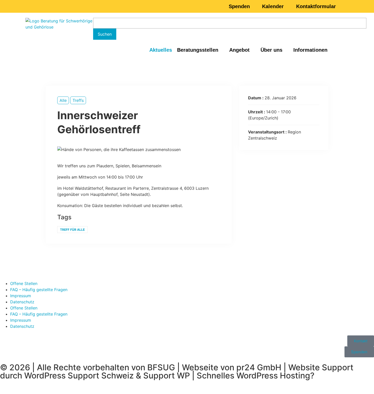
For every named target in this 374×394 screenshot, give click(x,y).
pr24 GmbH (258, 367)
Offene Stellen (23, 283)
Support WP (166, 376)
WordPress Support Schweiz (79, 376)
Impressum (20, 295)
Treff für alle (72, 230)
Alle (63, 100)
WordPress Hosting (273, 376)
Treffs (78, 100)
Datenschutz (22, 301)
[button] (201, 50)
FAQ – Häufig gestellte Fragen (38, 289)
